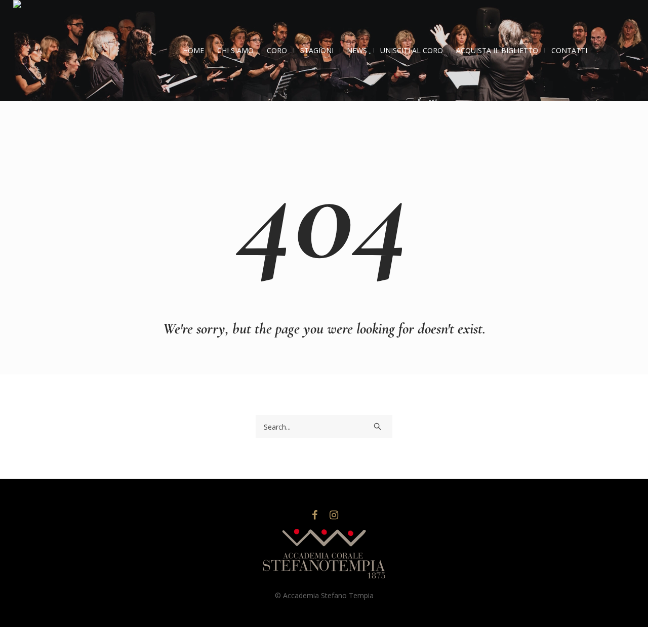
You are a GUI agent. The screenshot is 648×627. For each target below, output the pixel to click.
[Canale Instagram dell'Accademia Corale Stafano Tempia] (334, 515)
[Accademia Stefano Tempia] (324, 554)
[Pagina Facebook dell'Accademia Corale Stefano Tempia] (314, 515)
